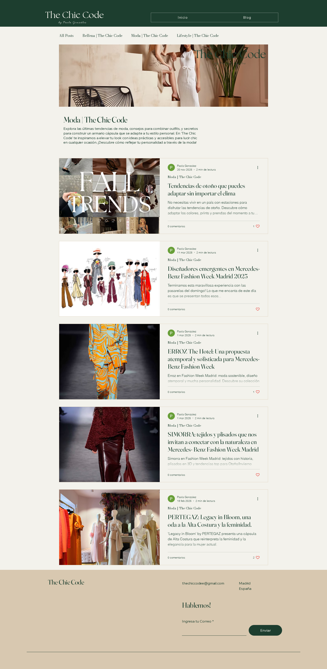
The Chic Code (66, 582)
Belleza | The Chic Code (102, 35)
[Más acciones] (259, 167)
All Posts (66, 35)
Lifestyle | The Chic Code (198, 35)
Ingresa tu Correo (196, 621)
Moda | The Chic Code (149, 35)
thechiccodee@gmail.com (203, 583)
